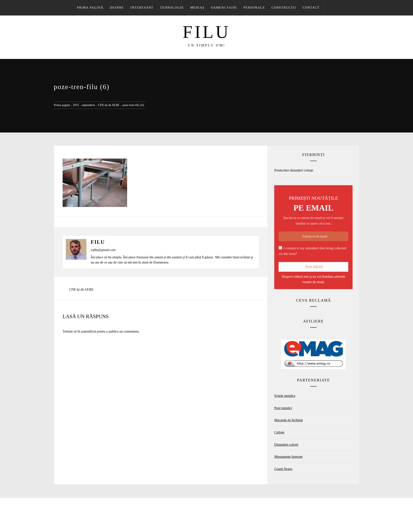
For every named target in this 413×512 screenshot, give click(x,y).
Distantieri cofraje (286, 444)
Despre (117, 7)
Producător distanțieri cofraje (293, 170)
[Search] (331, 7)
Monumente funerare (288, 456)
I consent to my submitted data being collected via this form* (312, 251)
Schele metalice (284, 396)
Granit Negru (283, 469)
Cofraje (279, 432)
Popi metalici (283, 408)
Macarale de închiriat (288, 420)
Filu (206, 32)
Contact (311, 7)
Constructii (283, 7)
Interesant (142, 7)
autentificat (88, 331)
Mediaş (197, 7)
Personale (254, 7)
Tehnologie (172, 7)
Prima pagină (90, 7)
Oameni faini (224, 7)
